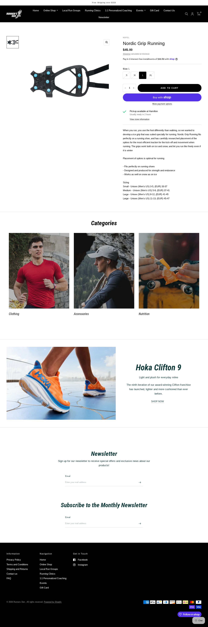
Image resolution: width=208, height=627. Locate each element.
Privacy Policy (14, 559)
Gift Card (154, 10)
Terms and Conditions (17, 564)
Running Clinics (92, 10)
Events (139, 10)
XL (151, 75)
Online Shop (49, 10)
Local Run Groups (71, 10)
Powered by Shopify (53, 602)
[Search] (186, 13)
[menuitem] (35, 10)
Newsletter (104, 17)
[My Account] (192, 13)
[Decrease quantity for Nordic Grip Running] (125, 88)
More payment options (162, 104)
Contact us (12, 573)
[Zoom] (107, 42)
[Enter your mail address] (140, 482)
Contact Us (169, 10)
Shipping (126, 54)
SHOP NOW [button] (157, 401)
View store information (139, 119)
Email (67, 476)
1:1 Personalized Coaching (118, 10)
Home (36, 10)
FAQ (9, 578)
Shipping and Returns (17, 569)
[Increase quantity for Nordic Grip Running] (133, 88)
